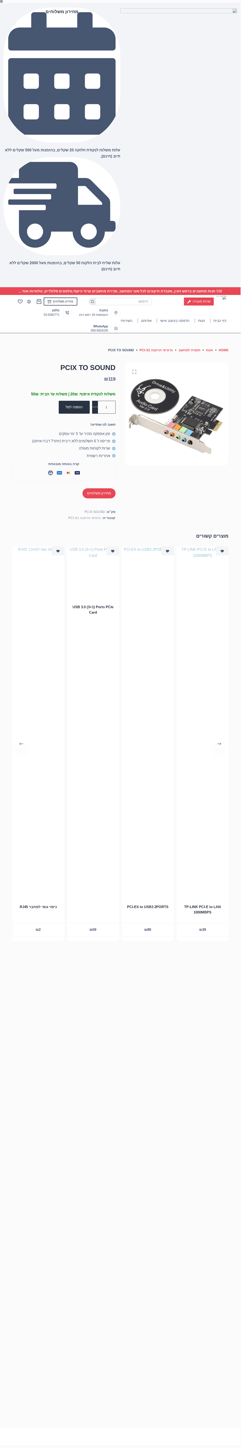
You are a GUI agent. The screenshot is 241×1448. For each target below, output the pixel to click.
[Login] (29, 301)
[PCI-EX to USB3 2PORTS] (148, 722)
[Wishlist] (20, 301)
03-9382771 (51, 315)
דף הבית (220, 321)
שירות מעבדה (201, 301)
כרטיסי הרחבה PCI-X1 (84, 518)
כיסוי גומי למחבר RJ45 (38, 907)
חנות (201, 321)
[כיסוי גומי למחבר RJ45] (38, 722)
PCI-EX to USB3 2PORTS (147, 907)
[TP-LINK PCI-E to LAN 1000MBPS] (202, 722)
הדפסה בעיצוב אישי (175, 321)
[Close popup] (1, 1)
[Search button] (92, 301)
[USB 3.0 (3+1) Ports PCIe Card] (93, 572)
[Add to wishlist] (222, 550)
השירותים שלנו (121, 321)
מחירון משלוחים (63, 301)
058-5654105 (99, 330)
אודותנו (146, 321)
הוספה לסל (74, 407)
